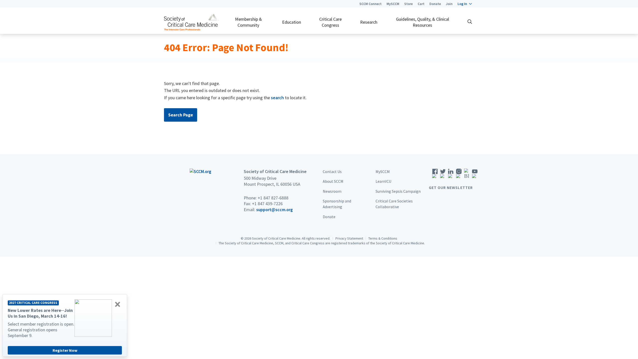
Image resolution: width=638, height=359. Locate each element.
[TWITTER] (443, 175)
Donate (435, 3)
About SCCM (333, 181)
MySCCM (393, 3)
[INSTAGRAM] (459, 175)
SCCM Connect (370, 3)
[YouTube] (475, 175)
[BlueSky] (467, 175)
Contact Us (332, 171)
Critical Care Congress (330, 22)
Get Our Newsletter (451, 187)
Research (368, 22)
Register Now (65, 350)
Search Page (180, 115)
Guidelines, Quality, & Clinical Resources (422, 22)
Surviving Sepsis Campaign (398, 191)
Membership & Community (248, 22)
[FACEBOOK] (435, 175)
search (277, 97)
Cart (421, 3)
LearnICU (383, 181)
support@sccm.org (274, 209)
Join (449, 3)
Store (408, 3)
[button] (464, 3)
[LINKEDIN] (451, 175)
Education (291, 22)
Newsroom (332, 191)
